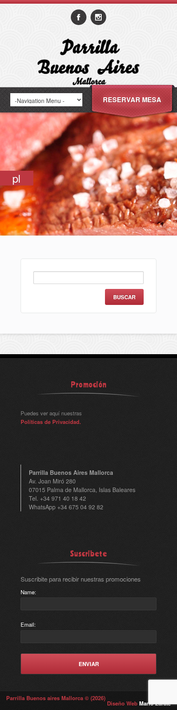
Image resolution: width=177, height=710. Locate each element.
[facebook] (78, 17)
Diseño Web (139, 703)
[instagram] (98, 17)
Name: (28, 592)
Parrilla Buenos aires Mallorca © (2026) (55, 698)
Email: (28, 624)
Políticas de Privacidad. (51, 422)
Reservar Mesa (132, 99)
